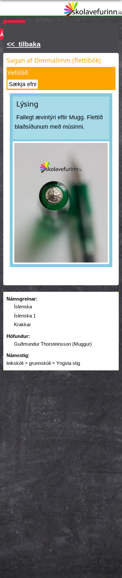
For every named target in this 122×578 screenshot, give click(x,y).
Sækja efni (22, 84)
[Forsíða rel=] (93, 13)
